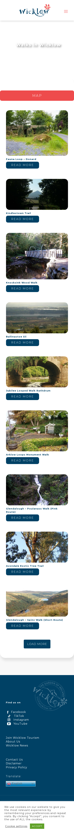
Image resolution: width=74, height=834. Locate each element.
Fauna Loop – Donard (21, 159)
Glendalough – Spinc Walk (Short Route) (34, 619)
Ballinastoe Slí (16, 336)
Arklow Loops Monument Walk (27, 454)
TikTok (19, 716)
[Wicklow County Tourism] (35, 10)
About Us (13, 741)
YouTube (20, 723)
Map (37, 96)
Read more (22, 165)
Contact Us (14, 759)
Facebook (18, 712)
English (16, 783)
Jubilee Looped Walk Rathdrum (28, 390)
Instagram (21, 719)
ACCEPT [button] (37, 826)
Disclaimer (14, 763)
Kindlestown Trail (18, 213)
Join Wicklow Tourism (22, 737)
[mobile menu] (66, 11)
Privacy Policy (16, 767)
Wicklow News (17, 745)
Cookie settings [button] (16, 826)
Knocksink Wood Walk (22, 282)
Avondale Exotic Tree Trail (25, 565)
